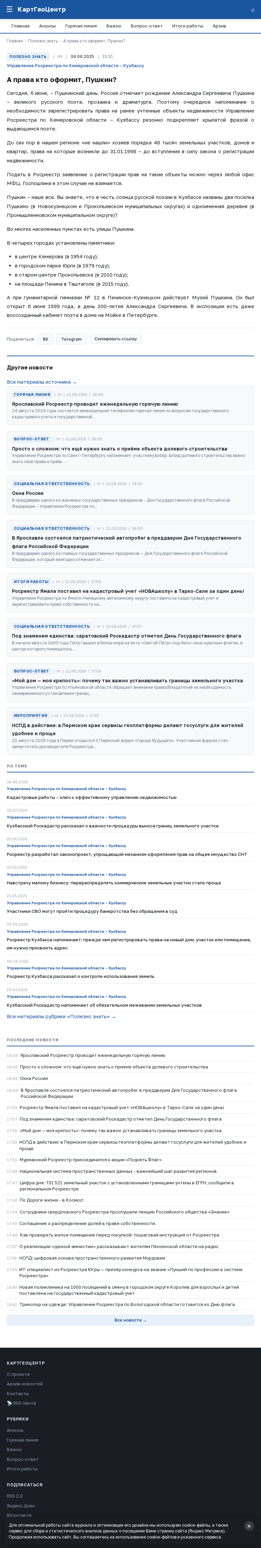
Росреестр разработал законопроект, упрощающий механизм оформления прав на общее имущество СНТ (127, 854)
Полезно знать (43, 40)
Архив (219, 25)
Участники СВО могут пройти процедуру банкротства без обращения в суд (92, 911)
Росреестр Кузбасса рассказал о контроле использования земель (81, 976)
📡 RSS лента (21, 1403)
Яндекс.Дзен (21, 1505)
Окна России (34, 1078)
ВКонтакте (19, 1515)
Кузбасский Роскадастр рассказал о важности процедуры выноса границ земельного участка (113, 825)
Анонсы (47, 25)
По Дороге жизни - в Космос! (52, 1200)
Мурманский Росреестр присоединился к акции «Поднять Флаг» (91, 1159)
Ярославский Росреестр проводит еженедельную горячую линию (93, 1055)
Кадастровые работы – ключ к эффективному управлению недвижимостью (92, 797)
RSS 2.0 (15, 1496)
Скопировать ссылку (115, 339)
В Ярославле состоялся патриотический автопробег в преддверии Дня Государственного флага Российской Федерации (129, 1093)
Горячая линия (81, 25)
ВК (45, 339)
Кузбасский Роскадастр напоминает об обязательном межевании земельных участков (104, 1005)
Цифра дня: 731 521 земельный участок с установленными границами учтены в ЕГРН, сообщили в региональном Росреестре (127, 1185)
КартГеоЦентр (42, 9)
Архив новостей (25, 1383)
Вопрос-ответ (147, 25)
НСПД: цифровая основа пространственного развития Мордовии (92, 1258)
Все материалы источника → (42, 382)
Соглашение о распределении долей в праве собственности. (87, 1223)
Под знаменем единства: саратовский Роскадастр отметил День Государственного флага (121, 1119)
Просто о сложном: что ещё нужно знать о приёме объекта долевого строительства (114, 1066)
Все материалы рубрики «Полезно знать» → (61, 1016)
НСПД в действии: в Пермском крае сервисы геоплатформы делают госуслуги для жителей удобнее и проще (132, 1145)
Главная (21, 25)
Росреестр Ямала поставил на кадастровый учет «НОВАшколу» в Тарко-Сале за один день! (122, 1107)
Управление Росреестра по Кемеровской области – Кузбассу (75, 65)
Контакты (18, 1393)
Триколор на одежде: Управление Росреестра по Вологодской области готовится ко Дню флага (127, 1304)
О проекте (18, 1374)
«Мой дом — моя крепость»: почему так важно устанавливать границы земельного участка (121, 1130)
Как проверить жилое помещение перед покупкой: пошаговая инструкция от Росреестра (119, 1235)
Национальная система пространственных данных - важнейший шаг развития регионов (118, 1171)
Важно (113, 25)
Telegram (71, 339)
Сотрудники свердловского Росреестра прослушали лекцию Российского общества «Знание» (125, 1211)
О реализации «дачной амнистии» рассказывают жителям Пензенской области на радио (119, 1246)
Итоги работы (187, 25)
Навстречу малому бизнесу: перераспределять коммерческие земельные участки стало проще (114, 882)
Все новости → (131, 1320)
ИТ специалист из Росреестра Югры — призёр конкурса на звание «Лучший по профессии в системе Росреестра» (131, 1272)
